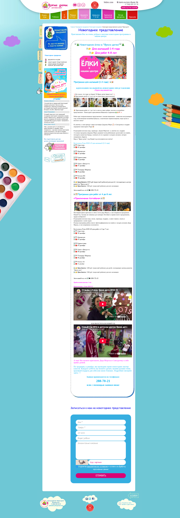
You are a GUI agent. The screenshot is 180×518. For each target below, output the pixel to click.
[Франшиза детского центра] (55, 97)
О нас (64, 16)
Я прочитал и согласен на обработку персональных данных (102, 467)
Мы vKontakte (83, 5)
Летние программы (120, 16)
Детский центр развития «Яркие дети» (54, 6)
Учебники (55, 17)
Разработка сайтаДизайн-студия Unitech (128, 503)
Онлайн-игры (45, 16)
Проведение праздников (108, 16)
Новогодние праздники (95, 27)
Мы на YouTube (75, 5)
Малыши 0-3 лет (73, 16)
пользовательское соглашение (97, 466)
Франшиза (132, 17)
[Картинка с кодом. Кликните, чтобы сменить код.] (82, 462)
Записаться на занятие (129, 8)
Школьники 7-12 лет (96, 16)
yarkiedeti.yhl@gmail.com (56, 505)
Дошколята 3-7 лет (84, 16)
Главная (73, 27)
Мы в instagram (79, 5)
